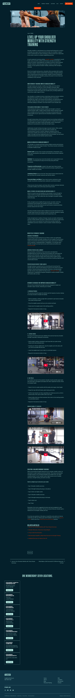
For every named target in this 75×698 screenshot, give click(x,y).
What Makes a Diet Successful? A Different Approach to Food (51, 562)
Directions (9, 590)
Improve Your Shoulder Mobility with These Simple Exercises (42, 527)
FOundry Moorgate (10, 595)
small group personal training (46, 519)
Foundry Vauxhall (10, 619)
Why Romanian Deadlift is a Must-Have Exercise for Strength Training (44, 535)
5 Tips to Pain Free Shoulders (35, 532)
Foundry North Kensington (12, 583)
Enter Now (37, 8)
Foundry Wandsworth (11, 655)
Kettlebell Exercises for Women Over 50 (37, 538)
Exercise (30, 552)
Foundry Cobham (9, 643)
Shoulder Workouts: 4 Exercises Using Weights (39, 529)
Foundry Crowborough (11, 631)
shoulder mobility (49, 59)
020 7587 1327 (8, 679)
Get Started (69, 3)
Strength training (55, 270)
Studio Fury (68, 695)
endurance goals (31, 245)
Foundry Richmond (10, 607)
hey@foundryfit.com (9, 678)
